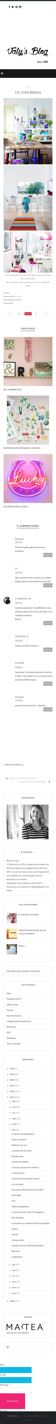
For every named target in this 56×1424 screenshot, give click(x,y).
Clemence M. (23, 598)
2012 (12, 1091)
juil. (14, 1130)
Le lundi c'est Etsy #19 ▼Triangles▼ (28, 1212)
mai (14, 1270)
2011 (12, 1097)
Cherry (15, 1229)
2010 (12, 1301)
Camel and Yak (8, 303)
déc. (14, 1101)
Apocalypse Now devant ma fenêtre (28, 1189)
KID (13, 1201)
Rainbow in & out (19, 1145)
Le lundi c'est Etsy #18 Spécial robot (28, 1245)
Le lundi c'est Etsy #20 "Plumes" (26, 1178)
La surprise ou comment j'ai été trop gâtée (30, 1223)
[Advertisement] (28, 18)
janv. (14, 1293)
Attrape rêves (18, 1240)
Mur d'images (18, 1217)
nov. (14, 1107)
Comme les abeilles (20, 1161)
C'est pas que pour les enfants (25, 1167)
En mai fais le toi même (29, 914)
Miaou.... (22, 945)
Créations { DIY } (14, 999)
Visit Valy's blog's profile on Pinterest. (23, 971)
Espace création (19, 1139)
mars (14, 1281)
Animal (15, 1234)
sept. (14, 1118)
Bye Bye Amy (17, 1156)
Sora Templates (26, 1415)
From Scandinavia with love (12, 300)
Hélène (19, 663)
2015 (12, 1074)
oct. (14, 1112)
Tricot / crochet (14, 1043)
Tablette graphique (20, 1206)
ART (9, 1032)
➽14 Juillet (16, 1195)
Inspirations (17, 1256)
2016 (12, 1068)
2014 (12, 1080)
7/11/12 (18, 700)
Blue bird (16, 1251)
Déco (28, 87)
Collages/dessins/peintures (19, 1021)
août (14, 1124)
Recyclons (11, 1027)
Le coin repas (17, 1184)
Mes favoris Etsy (14, 1015)
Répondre (48, 555)
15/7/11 (18, 542)
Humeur (10, 1010)
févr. (14, 1287)
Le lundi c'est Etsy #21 (22, 1150)
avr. (14, 1276)
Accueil (3, 1410)
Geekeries (11, 1038)
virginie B (21, 636)
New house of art (9, 296)
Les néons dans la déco (16, 506)
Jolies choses (13, 1004)
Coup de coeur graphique (23, 1134)
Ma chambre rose (12, 389)
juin (14, 1264)
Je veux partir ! (18, 1173)
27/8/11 (18, 667)
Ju (16, 568)
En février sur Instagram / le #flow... (23, 448)
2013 (12, 1085)
